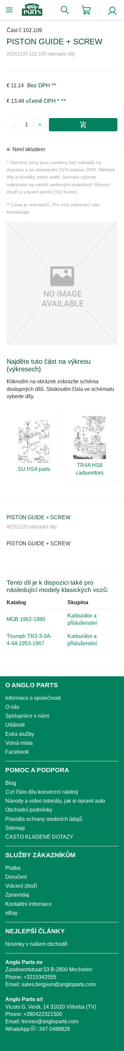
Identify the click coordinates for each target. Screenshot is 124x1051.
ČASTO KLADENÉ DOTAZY (39, 837)
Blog (10, 783)
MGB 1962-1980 (26, 619)
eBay (11, 913)
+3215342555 (39, 977)
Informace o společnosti (33, 698)
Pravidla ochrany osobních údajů (43, 819)
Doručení (16, 877)
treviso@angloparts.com (49, 1021)
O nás (12, 707)
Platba (13, 868)
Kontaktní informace (28, 904)
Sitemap (15, 828)
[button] (62, 283)
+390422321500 (42, 1014)
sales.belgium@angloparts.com (58, 984)
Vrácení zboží (21, 886)
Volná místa (19, 743)
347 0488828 (54, 1029)
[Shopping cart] (86, 10)
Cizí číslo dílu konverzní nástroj (41, 792)
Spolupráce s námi (27, 716)
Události (15, 725)
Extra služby (19, 734)
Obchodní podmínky (28, 810)
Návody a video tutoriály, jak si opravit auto (55, 801)
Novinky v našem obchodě (36, 944)
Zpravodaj (17, 895)
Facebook (17, 752)
